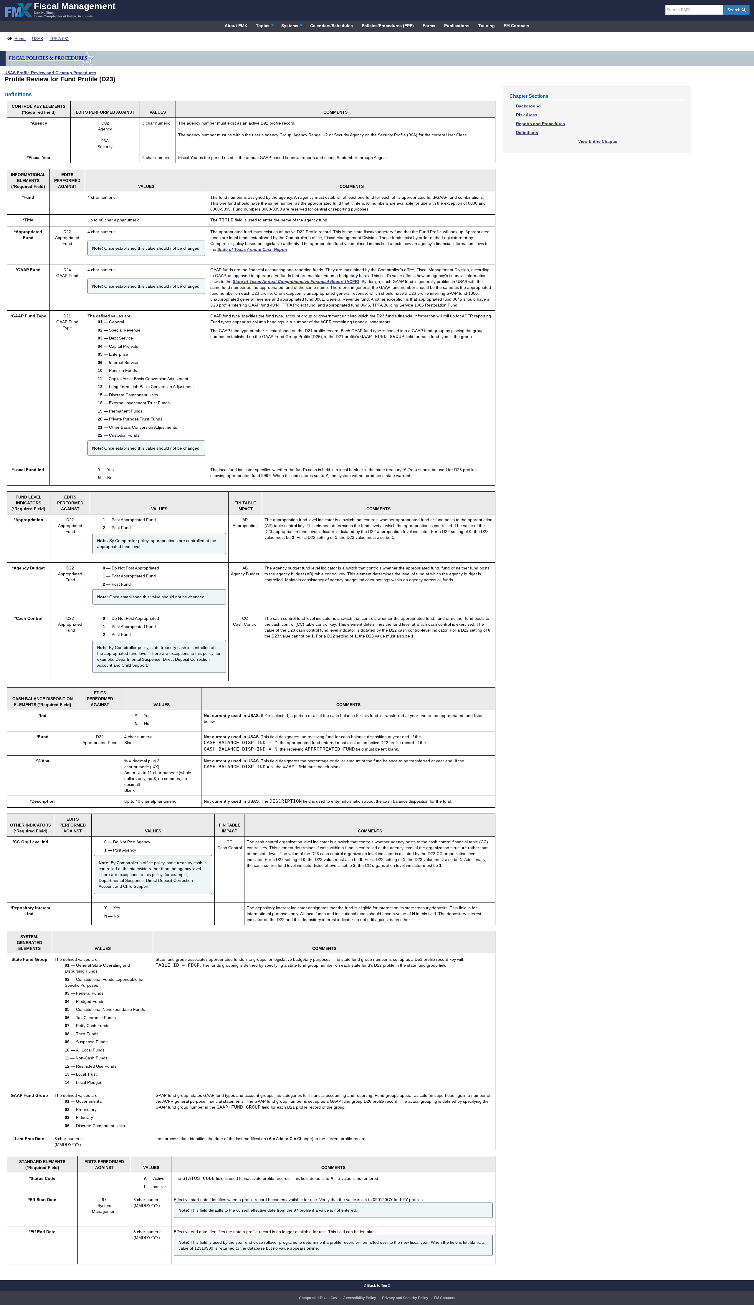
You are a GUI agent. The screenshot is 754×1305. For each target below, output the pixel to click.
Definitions (527, 132)
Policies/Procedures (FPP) (388, 25)
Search (734, 9)
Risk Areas (526, 114)
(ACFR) (296, 281)
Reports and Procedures (540, 123)
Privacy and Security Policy (405, 1298)
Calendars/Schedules (331, 25)
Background (528, 106)
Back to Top (377, 1286)
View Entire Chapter (598, 141)
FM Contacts (516, 25)
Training (486, 25)
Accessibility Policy (359, 1298)
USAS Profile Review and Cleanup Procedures (50, 72)
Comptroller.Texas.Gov (318, 1298)
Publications (456, 25)
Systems (289, 25)
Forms (429, 25)
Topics (262, 25)
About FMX (236, 25)
